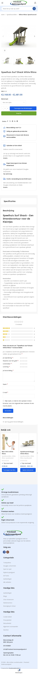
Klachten (6, 630)
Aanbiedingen (7, 579)
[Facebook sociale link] (8, 121)
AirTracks (6, 576)
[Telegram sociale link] (17, 121)
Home (2, 14)
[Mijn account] (35, 3)
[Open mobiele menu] (2, 3)
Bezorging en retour (9, 606)
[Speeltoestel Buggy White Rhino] (28, 442)
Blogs (5, 596)
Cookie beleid (7, 617)
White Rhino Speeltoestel (27, 14)
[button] (3, 36)
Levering (6, 367)
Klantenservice (7, 603)
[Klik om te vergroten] (5, 50)
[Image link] (12, 533)
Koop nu (18, 113)
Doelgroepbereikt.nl (14, 668)
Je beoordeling (8, 370)
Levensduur (7, 364)
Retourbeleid (7, 623)
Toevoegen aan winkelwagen (23, 108)
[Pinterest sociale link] (12, 121)
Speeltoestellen (12, 14)
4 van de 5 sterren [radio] (25, 358)
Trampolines (7, 562)
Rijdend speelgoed (9, 572)
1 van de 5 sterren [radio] (20, 358)
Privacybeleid (7, 620)
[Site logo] (18, 3)
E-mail (5, 392)
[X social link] (10, 121)
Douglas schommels (9, 566)
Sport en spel (7, 569)
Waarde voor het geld (10, 361)
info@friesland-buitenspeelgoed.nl (15, 649)
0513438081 (7, 646)
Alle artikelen (7, 582)
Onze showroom (8, 599)
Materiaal (4, 99)
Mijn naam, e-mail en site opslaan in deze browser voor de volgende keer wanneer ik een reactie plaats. (18, 403)
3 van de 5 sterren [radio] (23, 358)
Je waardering (8, 358)
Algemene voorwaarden (10, 626)
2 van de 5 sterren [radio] (22, 358)
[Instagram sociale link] (7, 552)
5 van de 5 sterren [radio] (26, 358)
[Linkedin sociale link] (15, 121)
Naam (5, 384)
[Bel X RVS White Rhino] (9, 442)
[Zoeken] (34, 8)
